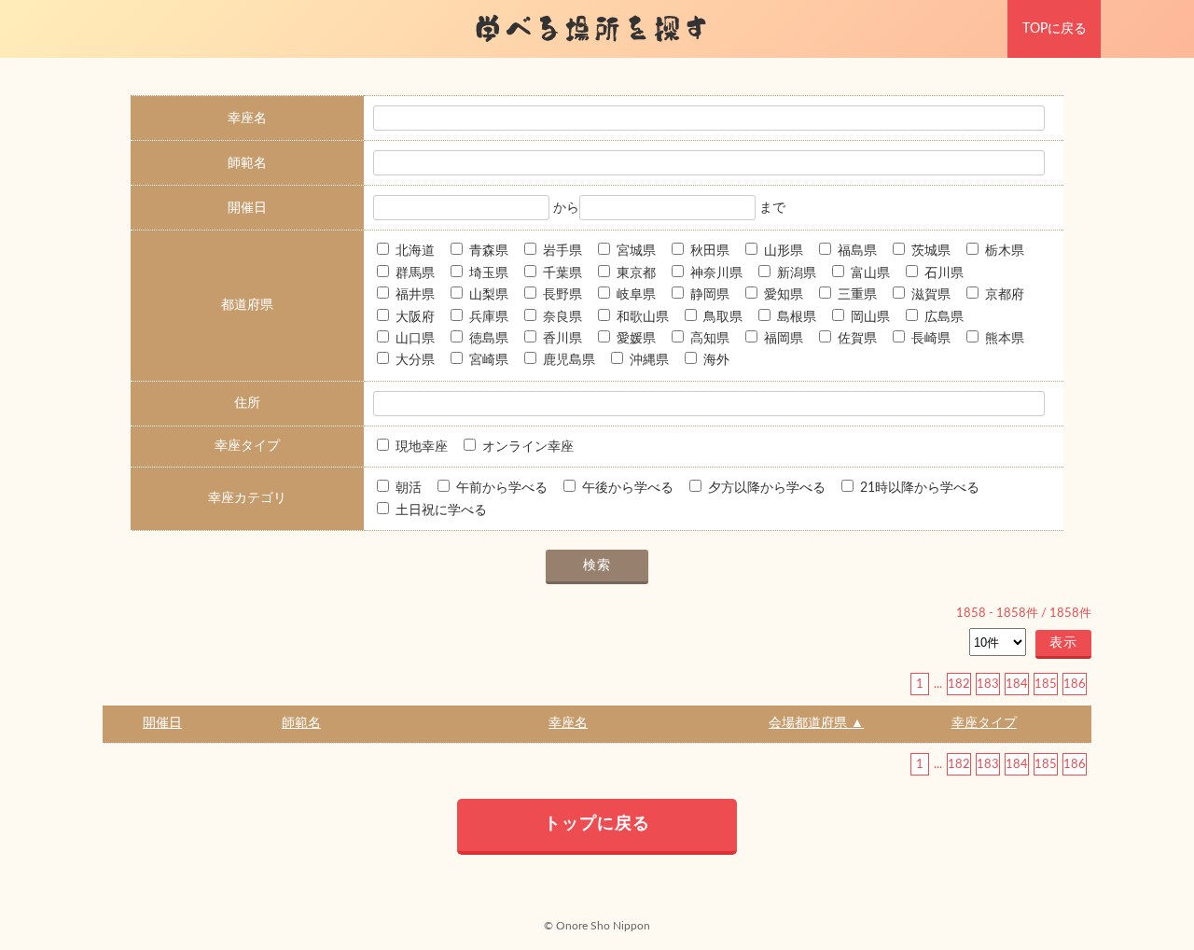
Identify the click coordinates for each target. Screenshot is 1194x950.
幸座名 (568, 723)
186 (1074, 684)
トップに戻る (597, 824)
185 (1045, 684)
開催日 (162, 723)
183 (988, 684)
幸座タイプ (984, 723)
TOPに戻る (1054, 28)
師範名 (301, 723)
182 (959, 684)
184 (1017, 684)
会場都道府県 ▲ (816, 723)
